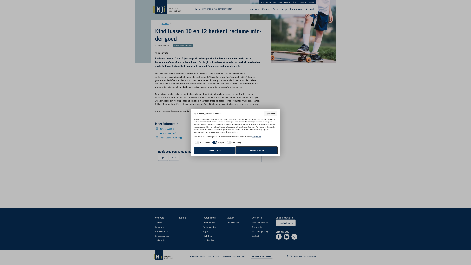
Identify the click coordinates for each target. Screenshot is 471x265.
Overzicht (271, 113)
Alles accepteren (257, 150)
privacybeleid (256, 137)
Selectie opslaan (214, 150)
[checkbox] (202, 142)
